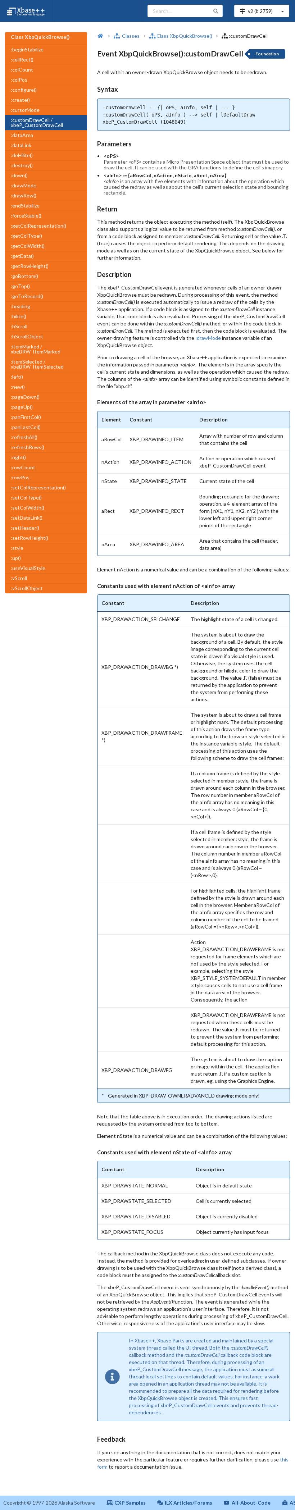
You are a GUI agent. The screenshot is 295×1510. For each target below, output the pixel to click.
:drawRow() (23, 195)
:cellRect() (22, 59)
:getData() (22, 256)
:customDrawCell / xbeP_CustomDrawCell (37, 122)
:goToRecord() (27, 296)
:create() (20, 100)
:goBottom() (24, 276)
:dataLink (21, 145)
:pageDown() (25, 397)
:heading (20, 306)
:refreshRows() (27, 447)
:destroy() (22, 165)
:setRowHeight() (29, 538)
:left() (17, 377)
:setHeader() (25, 528)
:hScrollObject (27, 336)
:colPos (19, 80)
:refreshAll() (24, 437)
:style (17, 548)
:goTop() (20, 286)
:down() (19, 175)
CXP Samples (130, 1503)
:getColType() (26, 236)
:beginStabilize (27, 49)
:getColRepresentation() (38, 226)
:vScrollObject (27, 588)
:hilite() (18, 316)
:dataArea (22, 135)
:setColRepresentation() (38, 487)
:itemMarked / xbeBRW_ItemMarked (35, 349)
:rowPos (20, 477)
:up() (16, 558)
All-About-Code (251, 1503)
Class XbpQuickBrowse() (184, 36)
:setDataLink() (26, 518)
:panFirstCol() (26, 417)
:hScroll (19, 326)
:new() (18, 387)
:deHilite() (22, 155)
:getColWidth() (28, 246)
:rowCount (23, 467)
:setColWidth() (27, 508)
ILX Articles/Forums (188, 1503)
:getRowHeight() (30, 266)
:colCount (22, 70)
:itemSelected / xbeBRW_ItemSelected (37, 364)
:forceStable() (26, 216)
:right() (18, 457)
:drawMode (23, 185)
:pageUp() (22, 407)
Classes (130, 36)
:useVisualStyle (28, 568)
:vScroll (19, 578)
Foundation (267, 53)
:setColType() (26, 497)
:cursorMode (25, 110)
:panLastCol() (26, 427)
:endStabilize (25, 205)
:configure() (24, 90)
